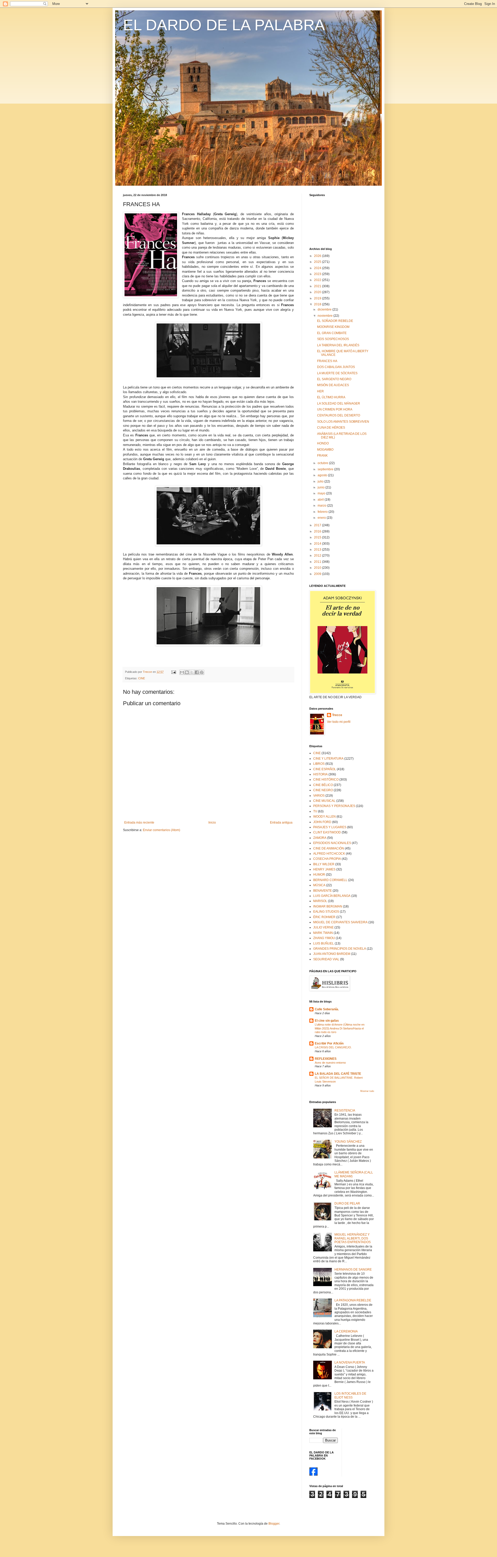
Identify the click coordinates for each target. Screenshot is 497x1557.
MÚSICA (319, 885)
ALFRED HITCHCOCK (329, 853)
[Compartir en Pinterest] (201, 672)
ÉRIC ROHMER (324, 917)
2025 (318, 262)
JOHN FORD (322, 822)
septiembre (326, 469)
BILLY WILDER (323, 864)
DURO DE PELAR (347, 1203)
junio (321, 487)
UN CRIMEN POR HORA (334, 409)
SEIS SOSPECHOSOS (333, 339)
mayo (322, 493)
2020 (318, 292)
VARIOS (319, 795)
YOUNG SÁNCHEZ (348, 1141)
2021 (318, 286)
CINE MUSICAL (324, 801)
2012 (318, 555)
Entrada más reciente (139, 822)
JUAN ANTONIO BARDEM (331, 954)
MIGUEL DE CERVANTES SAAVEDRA (340, 922)
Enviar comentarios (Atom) (161, 830)
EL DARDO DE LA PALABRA (224, 25)
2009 (318, 574)
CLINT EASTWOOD (327, 832)
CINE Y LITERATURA (328, 758)
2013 (318, 549)
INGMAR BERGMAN (327, 906)
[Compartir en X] (191, 672)
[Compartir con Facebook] (196, 672)
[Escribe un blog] (186, 672)
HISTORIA (320, 774)
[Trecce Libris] (313, 1474)
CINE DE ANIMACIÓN (328, 848)
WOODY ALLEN (324, 816)
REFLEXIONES (326, 1059)
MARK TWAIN (323, 933)
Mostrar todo (367, 1091)
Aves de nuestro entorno (330, 1062)
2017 (318, 525)
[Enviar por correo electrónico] (182, 672)
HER (320, 391)
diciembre (325, 309)
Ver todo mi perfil (338, 722)
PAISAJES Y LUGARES (329, 827)
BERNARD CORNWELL (330, 880)
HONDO (323, 443)
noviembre (325, 316)
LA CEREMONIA (346, 1331)
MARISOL (320, 901)
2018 (318, 304)
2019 (318, 298)
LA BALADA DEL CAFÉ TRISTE (338, 1074)
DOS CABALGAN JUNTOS (336, 367)
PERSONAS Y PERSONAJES (334, 806)
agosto (323, 475)
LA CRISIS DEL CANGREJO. (333, 1047)
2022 (318, 280)
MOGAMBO (325, 449)
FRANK (322, 455)
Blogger (273, 1523)
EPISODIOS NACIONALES (332, 843)
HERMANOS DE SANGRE (353, 1269)
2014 (318, 543)
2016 (318, 531)
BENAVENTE (322, 890)
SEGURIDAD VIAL (326, 959)
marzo (322, 505)
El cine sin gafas (327, 1020)
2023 (318, 274)
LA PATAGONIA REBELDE (352, 1300)
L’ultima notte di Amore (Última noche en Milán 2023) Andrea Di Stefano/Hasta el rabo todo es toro (339, 1028)
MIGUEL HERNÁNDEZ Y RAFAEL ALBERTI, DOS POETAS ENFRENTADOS (352, 1238)
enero (322, 518)
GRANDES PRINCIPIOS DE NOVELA (339, 948)
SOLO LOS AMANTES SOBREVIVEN (343, 421)
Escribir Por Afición (329, 1043)
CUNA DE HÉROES (331, 427)
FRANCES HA (327, 361)
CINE (141, 678)
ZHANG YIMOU (324, 938)
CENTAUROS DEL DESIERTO (338, 415)
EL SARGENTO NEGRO (334, 379)
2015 (318, 537)
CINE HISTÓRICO (326, 779)
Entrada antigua (281, 822)
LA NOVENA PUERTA (349, 1362)
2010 (318, 568)
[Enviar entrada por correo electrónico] (173, 671)
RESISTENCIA (344, 1110)
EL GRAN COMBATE (332, 333)
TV (315, 811)
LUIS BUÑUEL (323, 943)
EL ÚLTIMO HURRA (331, 397)
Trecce (337, 715)
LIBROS (319, 764)
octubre (323, 463)
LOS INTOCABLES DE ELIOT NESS (350, 1395)
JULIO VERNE (323, 927)
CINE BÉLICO (323, 785)
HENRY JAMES (324, 869)
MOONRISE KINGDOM (333, 327)
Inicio (212, 822)
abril (321, 499)
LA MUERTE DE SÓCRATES (337, 373)
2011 (318, 562)
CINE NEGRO (323, 790)
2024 (318, 268)
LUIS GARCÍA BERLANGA (331, 896)
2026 (318, 256)
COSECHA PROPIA (327, 859)
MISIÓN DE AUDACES (333, 385)
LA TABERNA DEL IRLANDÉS (338, 345)
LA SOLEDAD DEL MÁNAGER (338, 403)
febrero (323, 512)
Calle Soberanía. (327, 1009)
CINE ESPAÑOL (324, 769)
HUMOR (319, 874)
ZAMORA (319, 838)
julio (321, 481)
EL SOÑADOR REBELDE (335, 321)
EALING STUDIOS (326, 911)
